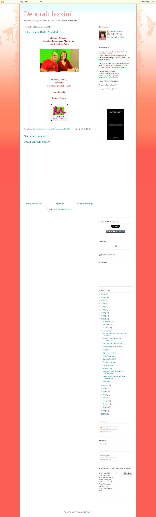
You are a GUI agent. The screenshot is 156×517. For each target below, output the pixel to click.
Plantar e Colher (108, 365)
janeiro (105, 407)
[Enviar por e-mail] (80, 129)
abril (105, 398)
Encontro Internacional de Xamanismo (112, 339)
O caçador (106, 350)
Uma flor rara (107, 368)
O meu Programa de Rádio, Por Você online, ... (114, 377)
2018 (103, 297)
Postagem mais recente (34, 204)
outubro (106, 328)
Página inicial (59, 204)
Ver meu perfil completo (115, 37)
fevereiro (106, 404)
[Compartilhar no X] (85, 129)
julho (105, 388)
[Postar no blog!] (82, 129)
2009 (103, 414)
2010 (103, 411)
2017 (103, 300)
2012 (103, 316)
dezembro (107, 322)
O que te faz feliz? (109, 359)
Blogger (88, 512)
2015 (103, 306)
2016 (103, 303)
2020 (103, 294)
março (105, 401)
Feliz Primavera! (108, 356)
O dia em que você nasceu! (112, 344)
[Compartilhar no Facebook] (87, 129)
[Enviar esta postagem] (76, 129)
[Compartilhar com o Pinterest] (89, 129)
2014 (103, 310)
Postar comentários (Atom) (62, 209)
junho (105, 392)
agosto (105, 385)
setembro (106, 331)
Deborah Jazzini (47, 14)
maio (105, 395)
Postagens (106, 428)
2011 (103, 319)
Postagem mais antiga (85, 204)
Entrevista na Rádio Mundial (112, 347)
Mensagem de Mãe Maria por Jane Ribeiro (113, 372)
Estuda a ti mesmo (109, 362)
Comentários (106, 432)
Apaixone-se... (108, 381)
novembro (107, 325)
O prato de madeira (109, 353)
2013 (103, 313)
